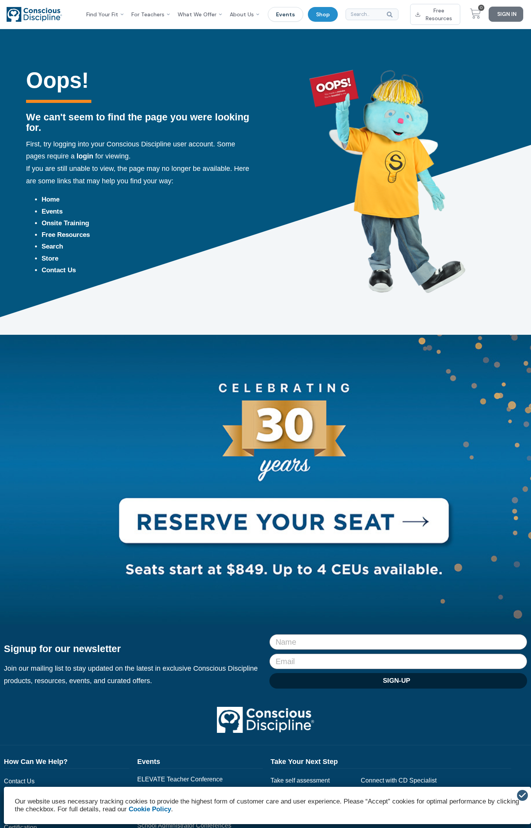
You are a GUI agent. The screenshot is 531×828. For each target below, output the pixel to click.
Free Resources (66, 234)
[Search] (391, 14)
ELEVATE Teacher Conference (180, 779)
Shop (323, 14)
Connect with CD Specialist (399, 780)
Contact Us (59, 270)
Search (52, 246)
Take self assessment (300, 780)
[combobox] (372, 14)
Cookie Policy (150, 809)
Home (50, 199)
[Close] (522, 795)
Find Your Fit (102, 14)
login (85, 156)
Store (50, 258)
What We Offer (197, 14)
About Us (242, 14)
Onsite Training (65, 223)
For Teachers (147, 14)
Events (285, 14)
